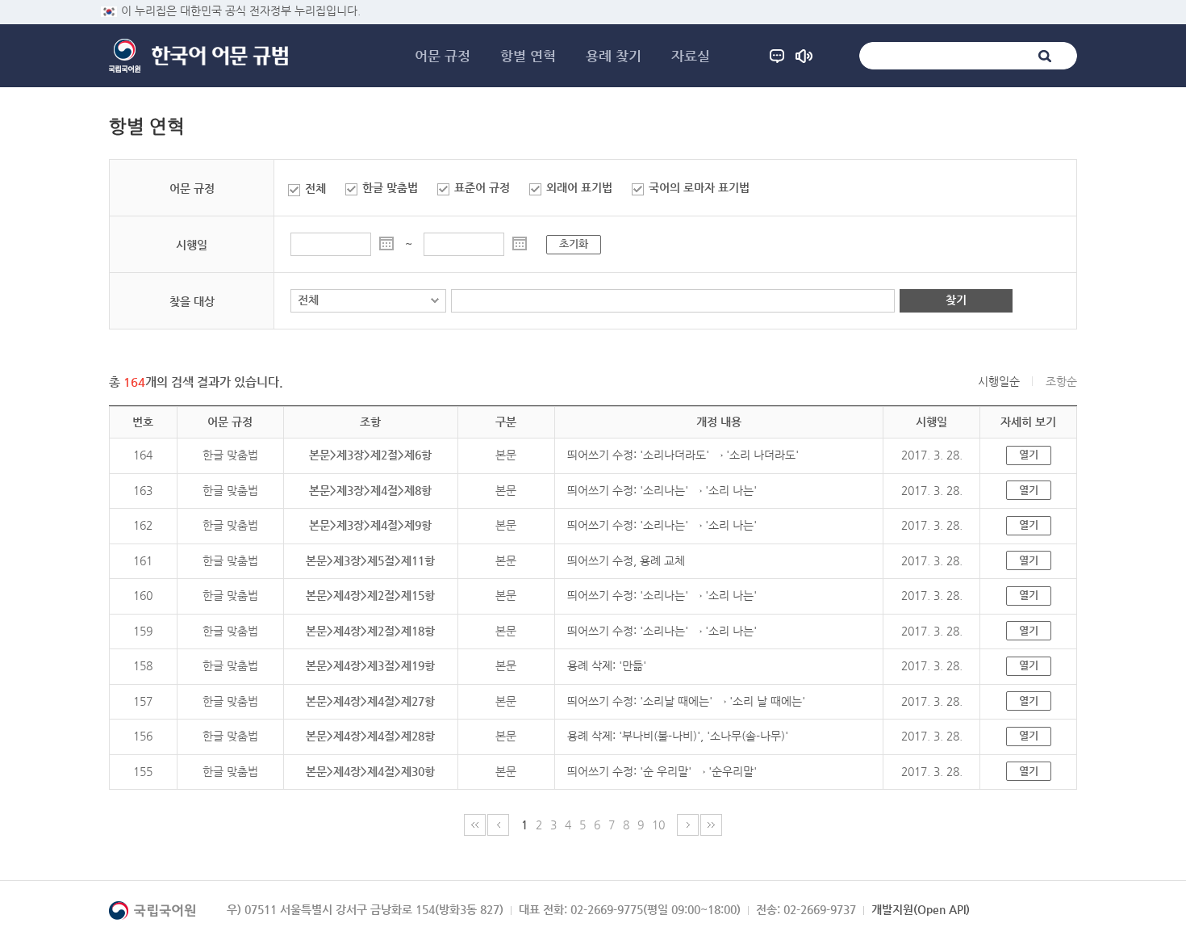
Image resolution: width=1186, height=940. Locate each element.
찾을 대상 (192, 301)
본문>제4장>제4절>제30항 (370, 771)
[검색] (1045, 55)
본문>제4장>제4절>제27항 (370, 701)
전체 (315, 188)
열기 (1028, 454)
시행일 (191, 244)
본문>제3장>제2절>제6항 (370, 454)
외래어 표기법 (579, 187)
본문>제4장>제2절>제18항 (370, 630)
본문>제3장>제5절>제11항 (370, 560)
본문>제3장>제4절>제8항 (370, 490)
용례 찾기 (613, 56)
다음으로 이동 (688, 825)
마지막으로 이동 (711, 825)
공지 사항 (804, 55)
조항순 (1061, 381)
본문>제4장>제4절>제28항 (370, 735)
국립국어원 (124, 56)
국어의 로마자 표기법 (699, 187)
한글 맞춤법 (390, 187)
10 (658, 824)
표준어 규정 (482, 187)
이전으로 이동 (498, 825)
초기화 (573, 243)
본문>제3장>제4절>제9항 (370, 524)
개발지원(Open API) (920, 909)
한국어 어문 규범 (220, 56)
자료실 (690, 56)
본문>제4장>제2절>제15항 (370, 595)
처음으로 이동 (475, 825)
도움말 (777, 55)
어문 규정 (442, 56)
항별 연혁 (528, 56)
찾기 (956, 299)
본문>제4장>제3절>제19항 (370, 665)
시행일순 (999, 381)
